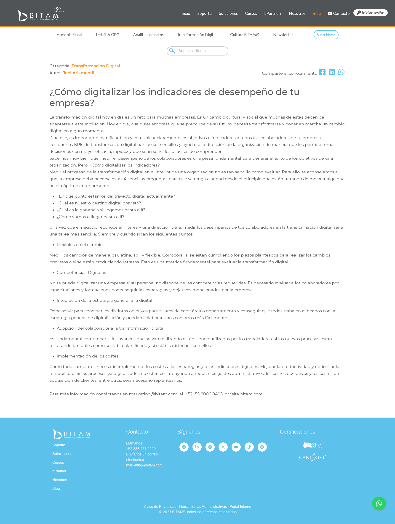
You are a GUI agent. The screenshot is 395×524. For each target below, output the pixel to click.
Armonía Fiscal (69, 34)
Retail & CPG (107, 34)
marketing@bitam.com (153, 394)
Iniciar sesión (372, 12)
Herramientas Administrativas (203, 506)
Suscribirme (326, 34)
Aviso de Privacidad (160, 506)
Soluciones (228, 13)
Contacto (341, 13)
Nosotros (297, 13)
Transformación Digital (196, 34)
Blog (317, 13)
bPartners (273, 13)
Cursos (251, 13)
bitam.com (251, 394)
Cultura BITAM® (244, 34)
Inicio (185, 13)
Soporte (205, 13)
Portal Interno (240, 506)
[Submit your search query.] (172, 51)
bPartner (59, 471)
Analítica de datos (148, 34)
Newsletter (283, 34)
